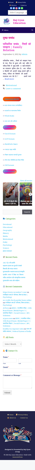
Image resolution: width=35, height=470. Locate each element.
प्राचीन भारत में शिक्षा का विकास (13, 274)
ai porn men (8, 318)
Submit (7, 392)
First (4, 363)
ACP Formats (9, 139)
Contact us (23, 5)
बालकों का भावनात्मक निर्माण (13, 111)
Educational (7, 227)
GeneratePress (17, 457)
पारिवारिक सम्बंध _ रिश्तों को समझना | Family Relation (17, 47)
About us (14, 5)
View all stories (26, 180)
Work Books (9, 116)
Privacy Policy (21, 2)
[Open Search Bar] (32, 30)
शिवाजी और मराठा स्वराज (10, 269)
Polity (5, 242)
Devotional (7, 224)
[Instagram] (16, 8)
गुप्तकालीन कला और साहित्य (11, 280)
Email (6, 367)
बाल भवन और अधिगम (11, 121)
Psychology (7, 245)
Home (12, 2)
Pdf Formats (9, 165)
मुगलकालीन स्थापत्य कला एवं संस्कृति (13, 271)
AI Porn (6, 308)
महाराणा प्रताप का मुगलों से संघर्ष (12, 265)
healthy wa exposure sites (13, 329)
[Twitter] (14, 8)
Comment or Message (12, 375)
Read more (9, 79)
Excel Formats (10, 134)
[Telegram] (19, 8)
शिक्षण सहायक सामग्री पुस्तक (13, 155)
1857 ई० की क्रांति (9, 263)
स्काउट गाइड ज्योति (10, 149)
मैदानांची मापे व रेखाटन (11, 144)
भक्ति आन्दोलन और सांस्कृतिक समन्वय (14, 277)
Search (27, 212)
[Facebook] (11, 8)
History (6, 233)
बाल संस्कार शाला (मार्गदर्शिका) (13, 105)
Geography (7, 230)
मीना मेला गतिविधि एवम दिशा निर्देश (14, 160)
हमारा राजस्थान (7, 251)
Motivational (11, 85)
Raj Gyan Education (19, 21)
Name (6, 357)
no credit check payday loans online (17, 300)
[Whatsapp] (22, 8)
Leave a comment (13, 88)
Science (6, 248)
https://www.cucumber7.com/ (15, 292)
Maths (5, 236)
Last (19, 363)
